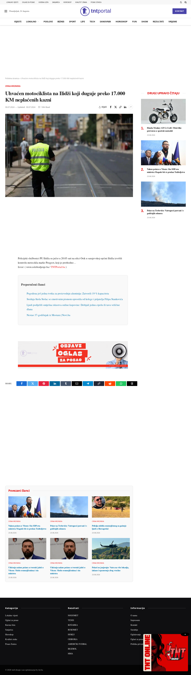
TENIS (71, 620)
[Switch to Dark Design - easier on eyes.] (181, 2)
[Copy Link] (120, 107)
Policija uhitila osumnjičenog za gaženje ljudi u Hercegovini (109, 527)
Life (83, 21)
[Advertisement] (95, 51)
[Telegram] (8, 259)
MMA (70, 653)
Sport (72, 21)
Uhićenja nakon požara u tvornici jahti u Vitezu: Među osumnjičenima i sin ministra (25, 570)
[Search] (185, 2)
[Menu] (5, 11)
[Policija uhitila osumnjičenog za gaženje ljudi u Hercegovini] (111, 507)
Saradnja (134, 629)
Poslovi (48, 21)
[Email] (8, 232)
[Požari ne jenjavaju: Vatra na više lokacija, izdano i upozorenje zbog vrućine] (111, 548)
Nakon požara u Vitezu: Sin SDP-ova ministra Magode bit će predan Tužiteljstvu (27, 527)
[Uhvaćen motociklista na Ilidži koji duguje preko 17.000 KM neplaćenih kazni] (69, 155)
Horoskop (67, 2)
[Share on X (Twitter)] (115, 107)
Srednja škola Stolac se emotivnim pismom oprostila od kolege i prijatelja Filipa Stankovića (75, 299)
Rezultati (158, 21)
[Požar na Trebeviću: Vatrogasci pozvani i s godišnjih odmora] (69, 507)
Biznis (60, 21)
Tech (92, 21)
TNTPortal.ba (58, 267)
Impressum (135, 620)
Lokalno (31, 21)
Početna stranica (12, 78)
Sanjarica (56, 2)
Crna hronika (12, 86)
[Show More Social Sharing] (130, 107)
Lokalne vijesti (12, 2)
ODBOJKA (72, 639)
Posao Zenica (96, 2)
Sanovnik (105, 21)
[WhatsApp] (8, 266)
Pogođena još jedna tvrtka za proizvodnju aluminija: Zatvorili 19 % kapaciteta (68, 293)
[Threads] (8, 273)
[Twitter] (8, 218)
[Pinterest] (8, 225)
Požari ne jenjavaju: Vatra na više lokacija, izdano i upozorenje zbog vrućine (110, 569)
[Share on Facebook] (110, 107)
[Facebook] (8, 211)
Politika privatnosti (139, 644)
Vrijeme (172, 21)
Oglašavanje (136, 634)
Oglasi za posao (28, 2)
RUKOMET (73, 629)
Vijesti (17, 21)
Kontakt (179, 11)
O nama (134, 615)
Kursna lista (43, 2)
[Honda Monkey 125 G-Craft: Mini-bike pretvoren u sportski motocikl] (163, 111)
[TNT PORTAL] (95, 11)
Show (144, 21)
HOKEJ (71, 634)
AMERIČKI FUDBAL (77, 644)
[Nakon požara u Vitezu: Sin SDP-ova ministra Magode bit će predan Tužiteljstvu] (27, 507)
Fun (134, 21)
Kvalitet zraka (81, 2)
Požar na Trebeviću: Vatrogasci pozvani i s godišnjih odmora (68, 527)
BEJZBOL (72, 648)
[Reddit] (8, 253)
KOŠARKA (73, 624)
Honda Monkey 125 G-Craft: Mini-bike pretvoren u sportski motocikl (164, 129)
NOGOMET (73, 615)
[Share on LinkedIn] (125, 107)
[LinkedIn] (8, 246)
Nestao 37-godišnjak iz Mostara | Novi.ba (48, 315)
